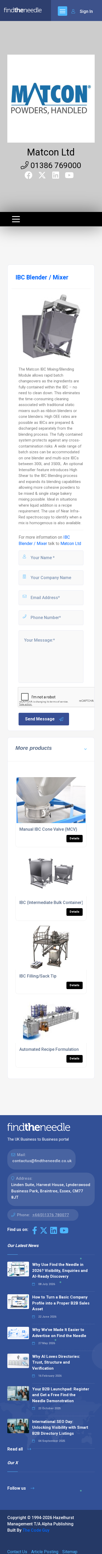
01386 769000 (55, 165)
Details (75, 838)
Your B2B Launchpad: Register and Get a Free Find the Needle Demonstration (60, 1395)
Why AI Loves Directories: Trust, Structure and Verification (56, 1362)
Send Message (40, 718)
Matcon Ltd (51, 152)
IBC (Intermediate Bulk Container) (51, 902)
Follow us (17, 1488)
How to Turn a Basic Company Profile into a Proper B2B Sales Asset (60, 1303)
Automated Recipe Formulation (49, 1049)
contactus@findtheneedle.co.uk (42, 1160)
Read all (15, 1449)
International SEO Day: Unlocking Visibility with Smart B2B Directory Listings (60, 1427)
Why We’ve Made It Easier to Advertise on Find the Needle (59, 1332)
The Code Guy (35, 1530)
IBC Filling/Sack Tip (37, 976)
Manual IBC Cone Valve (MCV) (48, 829)
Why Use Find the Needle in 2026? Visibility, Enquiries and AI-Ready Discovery (60, 1270)
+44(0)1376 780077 (50, 1215)
